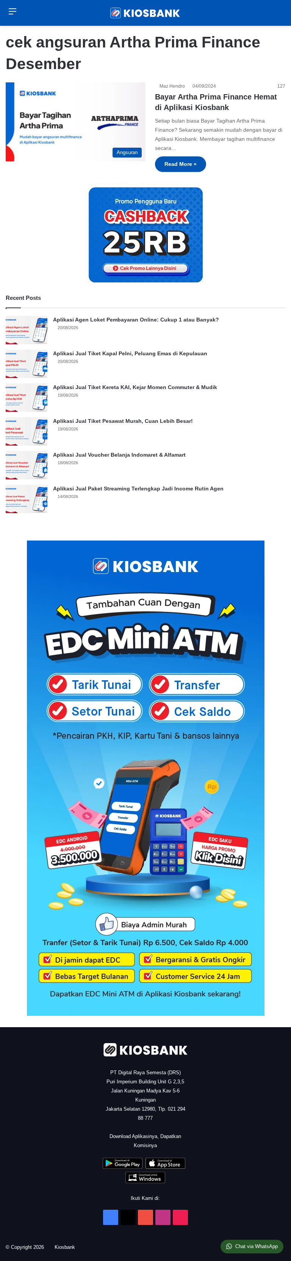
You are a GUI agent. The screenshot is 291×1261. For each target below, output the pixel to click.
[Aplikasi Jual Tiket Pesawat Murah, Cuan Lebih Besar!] (26, 431)
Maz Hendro (173, 86)
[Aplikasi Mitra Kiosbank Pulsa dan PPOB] (122, 1167)
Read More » (180, 164)
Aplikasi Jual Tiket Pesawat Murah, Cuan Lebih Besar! (123, 421)
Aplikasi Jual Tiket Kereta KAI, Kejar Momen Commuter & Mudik (135, 387)
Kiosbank (67, 1247)
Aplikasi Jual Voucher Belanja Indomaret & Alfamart (119, 455)
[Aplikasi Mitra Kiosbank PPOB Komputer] (145, 1181)
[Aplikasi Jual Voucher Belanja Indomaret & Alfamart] (26, 465)
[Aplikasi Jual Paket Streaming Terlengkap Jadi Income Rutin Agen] (26, 499)
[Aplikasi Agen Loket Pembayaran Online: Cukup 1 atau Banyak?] (26, 330)
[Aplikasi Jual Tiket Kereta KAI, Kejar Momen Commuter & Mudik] (26, 397)
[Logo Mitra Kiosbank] (145, 12)
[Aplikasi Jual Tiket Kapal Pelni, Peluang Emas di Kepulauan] (26, 364)
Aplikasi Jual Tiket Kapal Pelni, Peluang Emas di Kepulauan (130, 353)
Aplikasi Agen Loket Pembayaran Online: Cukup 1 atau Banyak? (136, 320)
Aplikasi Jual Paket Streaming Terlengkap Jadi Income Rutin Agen (138, 488)
